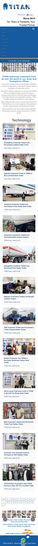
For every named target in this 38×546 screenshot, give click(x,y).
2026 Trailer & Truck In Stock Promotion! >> (20, 533)
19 (32, 502)
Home (3, 29)
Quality (3, 56)
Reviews (4, 49)
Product (4, 32)
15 (15, 502)
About (3, 36)
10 (29, 499)
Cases (3, 52)
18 (28, 502)
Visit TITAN (4, 39)
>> (3, 505)
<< (9, 499)
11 (33, 499)
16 (19, 502)
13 (7, 502)
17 (23, 502)
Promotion (4, 42)
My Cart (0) (21, 15)
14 (11, 502)
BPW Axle (4, 46)
